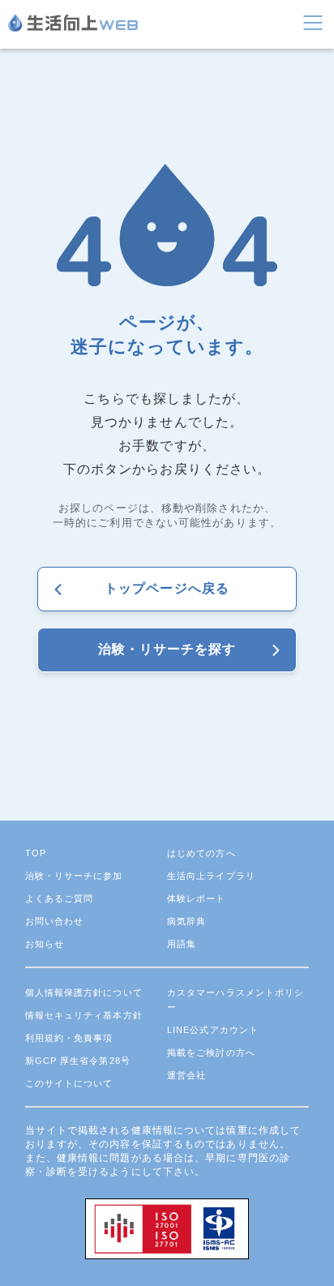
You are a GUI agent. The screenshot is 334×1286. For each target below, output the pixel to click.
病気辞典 (186, 921)
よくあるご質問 (59, 898)
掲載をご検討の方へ (211, 1052)
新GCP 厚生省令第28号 (78, 1060)
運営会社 (186, 1075)
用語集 (181, 944)
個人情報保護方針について (84, 992)
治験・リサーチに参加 (74, 876)
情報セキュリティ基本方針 (84, 1015)
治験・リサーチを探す (167, 649)
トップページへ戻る (167, 588)
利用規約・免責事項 (69, 1038)
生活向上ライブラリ (211, 876)
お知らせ (44, 944)
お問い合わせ (54, 921)
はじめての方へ (201, 853)
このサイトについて (69, 1083)
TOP (35, 853)
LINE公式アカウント (213, 1030)
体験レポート (196, 898)
